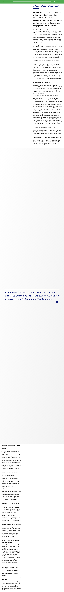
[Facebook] (54, 1)
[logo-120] (6, 1)
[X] (56, 1)
